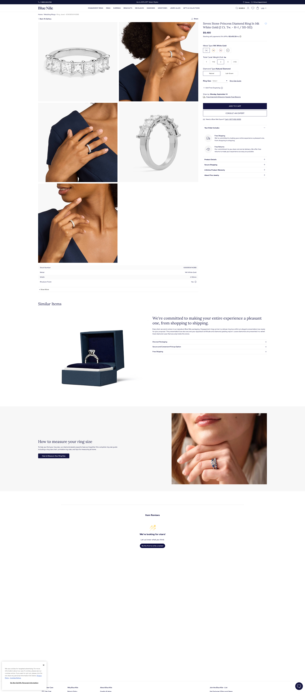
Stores (247, 2)
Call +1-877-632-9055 (233, 119)
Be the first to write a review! (152, 546)
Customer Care (47, 688)
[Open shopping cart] (257, 8)
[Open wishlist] (252, 8)
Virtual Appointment (260, 2)
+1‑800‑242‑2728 (45, 2)
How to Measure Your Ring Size (53, 456)
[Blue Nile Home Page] (45, 8)
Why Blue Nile (72, 688)
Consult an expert (235, 113)
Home (40, 14)
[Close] (43, 665)
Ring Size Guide (235, 81)
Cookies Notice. (15, 678)
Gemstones (162, 8)
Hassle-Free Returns (233, 97)
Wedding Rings (50, 14)
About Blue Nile (106, 688)
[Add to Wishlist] (266, 23)
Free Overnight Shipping (215, 97)
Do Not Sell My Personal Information (24, 683)
